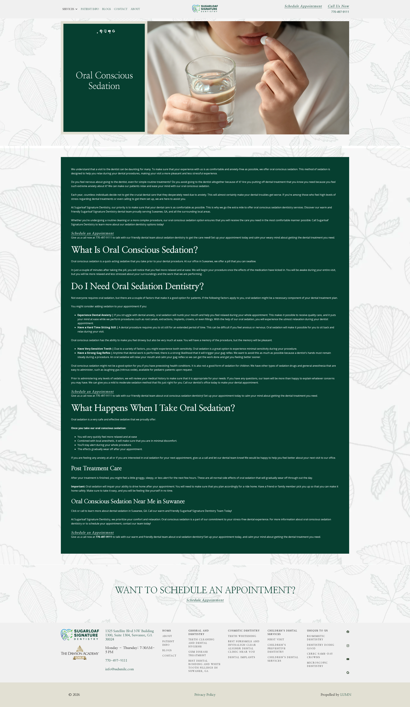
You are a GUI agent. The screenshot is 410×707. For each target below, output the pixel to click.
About (135, 9)
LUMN (345, 694)
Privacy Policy (205, 694)
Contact (120, 9)
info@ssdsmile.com (119, 669)
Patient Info (90, 9)
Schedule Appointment (303, 6)
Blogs (106, 9)
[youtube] (109, 32)
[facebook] (101, 32)
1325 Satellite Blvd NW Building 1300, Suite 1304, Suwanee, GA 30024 (129, 635)
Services (68, 9)
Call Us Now (338, 6)
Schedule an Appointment (92, 233)
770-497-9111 (340, 12)
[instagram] (105, 32)
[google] (113, 32)
